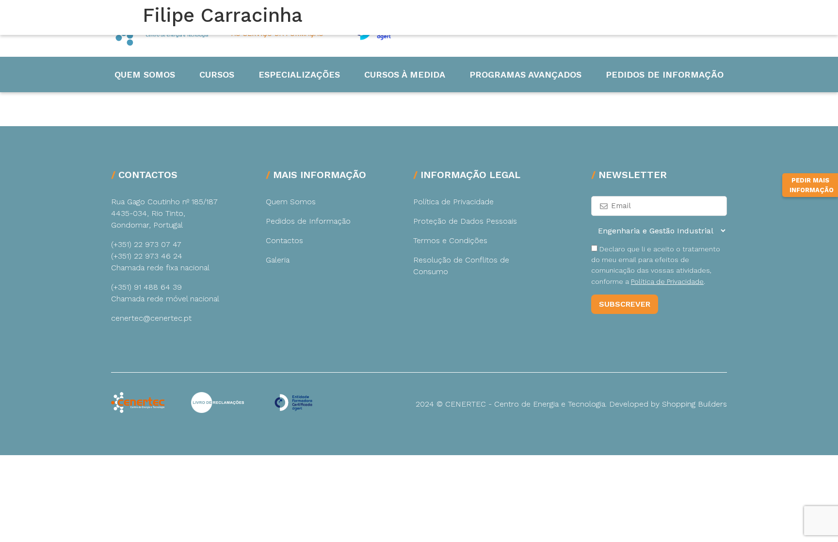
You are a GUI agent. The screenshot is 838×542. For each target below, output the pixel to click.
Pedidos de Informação (665, 74)
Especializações (299, 74)
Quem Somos (144, 74)
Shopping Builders (694, 404)
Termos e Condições (450, 240)
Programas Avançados (525, 74)
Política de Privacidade (453, 201)
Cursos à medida (404, 74)
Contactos (284, 240)
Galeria (278, 259)
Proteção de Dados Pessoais (465, 221)
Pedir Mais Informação (812, 185)
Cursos (216, 74)
